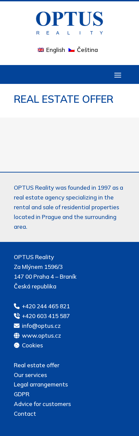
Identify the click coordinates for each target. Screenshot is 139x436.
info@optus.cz (41, 325)
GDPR (21, 394)
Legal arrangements (41, 384)
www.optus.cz (41, 335)
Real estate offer (36, 365)
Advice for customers (42, 403)
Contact (25, 413)
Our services (30, 374)
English (55, 49)
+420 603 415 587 (46, 315)
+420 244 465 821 (46, 306)
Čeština (87, 49)
